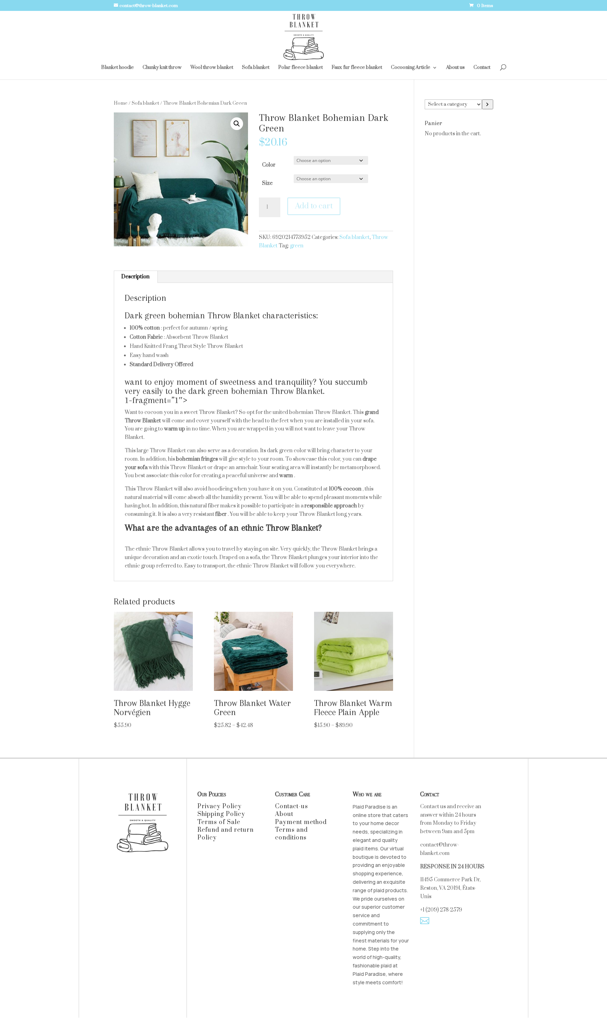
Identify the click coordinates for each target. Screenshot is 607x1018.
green (297, 245)
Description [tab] (135, 276)
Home (121, 103)
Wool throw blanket (211, 68)
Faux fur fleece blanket (357, 68)
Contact (482, 68)
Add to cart (314, 206)
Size (267, 183)
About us (455, 68)
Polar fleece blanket (300, 68)
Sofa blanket (255, 68)
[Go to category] (487, 104)
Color (268, 165)
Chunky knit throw (162, 68)
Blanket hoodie (117, 68)
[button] (236, 123)
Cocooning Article (410, 68)
